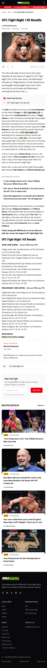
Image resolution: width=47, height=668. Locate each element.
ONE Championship (31, 610)
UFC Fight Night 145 (16, 366)
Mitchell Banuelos (10, 26)
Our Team (5, 630)
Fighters (4, 613)
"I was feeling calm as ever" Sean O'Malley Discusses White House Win (21, 182)
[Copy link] (12, 67)
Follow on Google (38, 67)
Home (4, 12)
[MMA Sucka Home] (23, 3)
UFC (4, 366)
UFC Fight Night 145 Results (17, 103)
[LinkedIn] (7, 593)
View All (40, 405)
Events (4, 610)
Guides (4, 617)
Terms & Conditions (8, 648)
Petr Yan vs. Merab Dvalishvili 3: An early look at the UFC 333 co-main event (23, 189)
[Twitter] (3, 593)
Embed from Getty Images (13, 337)
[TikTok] (20, 593)
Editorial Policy (7, 644)
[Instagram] (16, 593)
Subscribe (36, 390)
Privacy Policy (6, 641)
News (10, 12)
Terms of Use (24, 661)
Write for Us (6, 637)
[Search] (44, 3)
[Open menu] (3, 3)
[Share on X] (8, 67)
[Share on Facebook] (3, 67)
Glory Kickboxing (31, 613)
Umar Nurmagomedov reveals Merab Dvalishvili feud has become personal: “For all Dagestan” (23, 197)
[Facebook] (11, 593)
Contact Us (5, 634)
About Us (5, 627)
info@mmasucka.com (32, 627)
